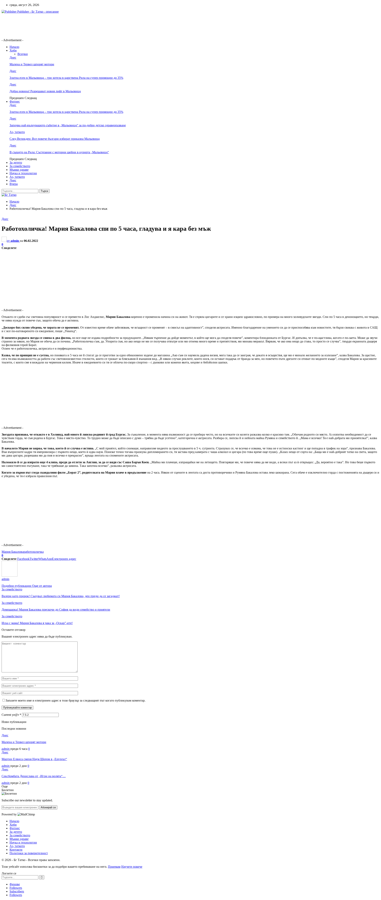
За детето (16, 162)
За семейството (20, 166)
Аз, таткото (17, 132)
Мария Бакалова (13, 551)
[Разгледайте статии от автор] (9, 575)
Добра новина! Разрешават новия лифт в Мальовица (45, 91)
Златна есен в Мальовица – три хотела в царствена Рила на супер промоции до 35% (66, 77)
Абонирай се (48, 807)
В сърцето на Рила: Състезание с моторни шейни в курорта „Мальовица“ (59, 152)
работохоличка (34, 551)
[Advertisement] (74, 25)
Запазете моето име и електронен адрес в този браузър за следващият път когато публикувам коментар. (75, 700)
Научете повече (131, 866)
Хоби (13, 50)
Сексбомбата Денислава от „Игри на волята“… (34, 776)
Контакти (16, 849)
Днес (13, 57)
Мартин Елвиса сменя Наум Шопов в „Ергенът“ (34, 759)
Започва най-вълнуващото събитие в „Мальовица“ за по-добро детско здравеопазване (68, 125)
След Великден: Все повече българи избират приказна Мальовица (55, 138)
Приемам (114, 866)
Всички (22, 54)
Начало (14, 47)
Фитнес (15, 101)
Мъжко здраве (19, 169)
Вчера (14, 184)
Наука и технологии (23, 173)
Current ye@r (11, 714)
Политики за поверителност (29, 853)
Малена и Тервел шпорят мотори (32, 64)
